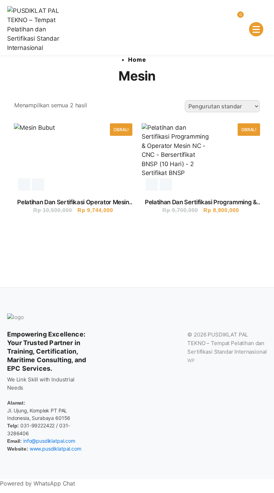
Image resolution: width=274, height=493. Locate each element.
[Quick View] (38, 184)
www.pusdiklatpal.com (55, 449)
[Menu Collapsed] (256, 29)
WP (190, 360)
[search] (210, 19)
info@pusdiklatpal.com (49, 441)
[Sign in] (222, 19)
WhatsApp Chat (54, 483)
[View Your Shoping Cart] (234, 19)
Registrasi (24, 184)
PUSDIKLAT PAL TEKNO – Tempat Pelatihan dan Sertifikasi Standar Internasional (227, 343)
